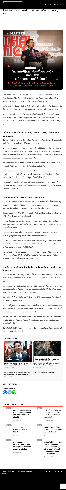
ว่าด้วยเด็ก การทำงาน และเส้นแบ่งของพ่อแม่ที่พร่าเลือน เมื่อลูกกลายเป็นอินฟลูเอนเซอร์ (52, 413)
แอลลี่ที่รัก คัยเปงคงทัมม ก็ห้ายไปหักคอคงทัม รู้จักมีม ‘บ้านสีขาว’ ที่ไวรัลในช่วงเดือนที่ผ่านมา (22, 413)
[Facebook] (5, 392)
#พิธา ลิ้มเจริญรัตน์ (12, 384)
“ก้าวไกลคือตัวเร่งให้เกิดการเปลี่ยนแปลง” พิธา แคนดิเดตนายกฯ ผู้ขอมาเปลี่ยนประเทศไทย (17, 373)
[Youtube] (55, 472)
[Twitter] (9, 392)
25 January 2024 (9, 367)
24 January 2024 (38, 375)
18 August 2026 (18, 420)
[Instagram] (52, 472)
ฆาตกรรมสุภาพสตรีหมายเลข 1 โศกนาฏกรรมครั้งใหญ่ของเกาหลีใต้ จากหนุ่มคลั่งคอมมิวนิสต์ (22, 445)
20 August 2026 (49, 435)
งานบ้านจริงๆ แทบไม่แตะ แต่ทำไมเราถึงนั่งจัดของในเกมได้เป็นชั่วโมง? (53, 429)
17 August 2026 (18, 452)
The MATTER (19, 17)
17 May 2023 (37, 367)
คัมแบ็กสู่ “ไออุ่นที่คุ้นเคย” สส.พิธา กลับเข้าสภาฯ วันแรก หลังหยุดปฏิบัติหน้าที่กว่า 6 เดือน (17, 364)
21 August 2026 (18, 435)
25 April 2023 (8, 377)
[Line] (14, 392)
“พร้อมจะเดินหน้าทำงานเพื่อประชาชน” (44, 373)
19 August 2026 (49, 456)
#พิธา (4, 384)
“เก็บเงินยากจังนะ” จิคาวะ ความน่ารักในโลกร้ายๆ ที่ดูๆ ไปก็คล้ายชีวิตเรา (22, 429)
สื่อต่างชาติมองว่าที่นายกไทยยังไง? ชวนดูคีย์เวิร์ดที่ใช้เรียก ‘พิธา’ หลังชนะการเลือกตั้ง (46, 364)
